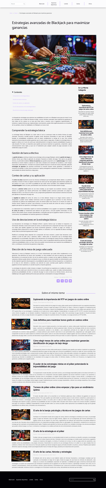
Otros (90, 4)
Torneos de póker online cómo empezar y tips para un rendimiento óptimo (86, 216)
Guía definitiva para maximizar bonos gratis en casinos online (86, 133)
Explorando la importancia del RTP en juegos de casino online (86, 107)
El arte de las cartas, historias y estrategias (52, 452)
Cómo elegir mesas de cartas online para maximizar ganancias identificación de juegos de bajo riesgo (86, 160)
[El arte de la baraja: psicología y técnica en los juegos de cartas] (86, 234)
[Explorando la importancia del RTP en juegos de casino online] (86, 98)
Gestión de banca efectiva (19, 99)
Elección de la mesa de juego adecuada (23, 110)
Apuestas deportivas (54, 4)
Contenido (18, 92)
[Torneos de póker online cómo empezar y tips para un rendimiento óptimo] (86, 206)
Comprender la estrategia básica (21, 96)
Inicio (11, 13)
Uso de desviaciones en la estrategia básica (24, 107)
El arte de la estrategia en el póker (48, 431)
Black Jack (41, 4)
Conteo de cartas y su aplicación (21, 103)
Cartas (78, 4)
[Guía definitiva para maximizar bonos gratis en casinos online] (86, 124)
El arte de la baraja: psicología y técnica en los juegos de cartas (86, 243)
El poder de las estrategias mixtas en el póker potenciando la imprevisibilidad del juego (86, 189)
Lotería (66, 4)
